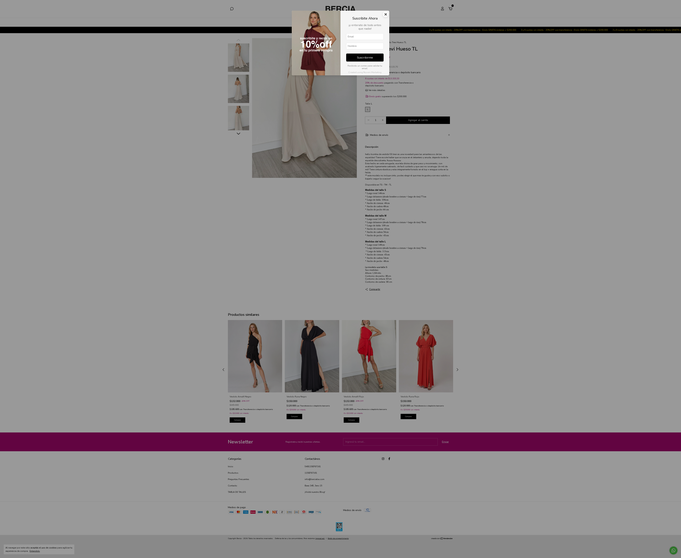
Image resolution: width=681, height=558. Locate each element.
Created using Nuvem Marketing (364, 72)
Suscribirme (365, 57)
